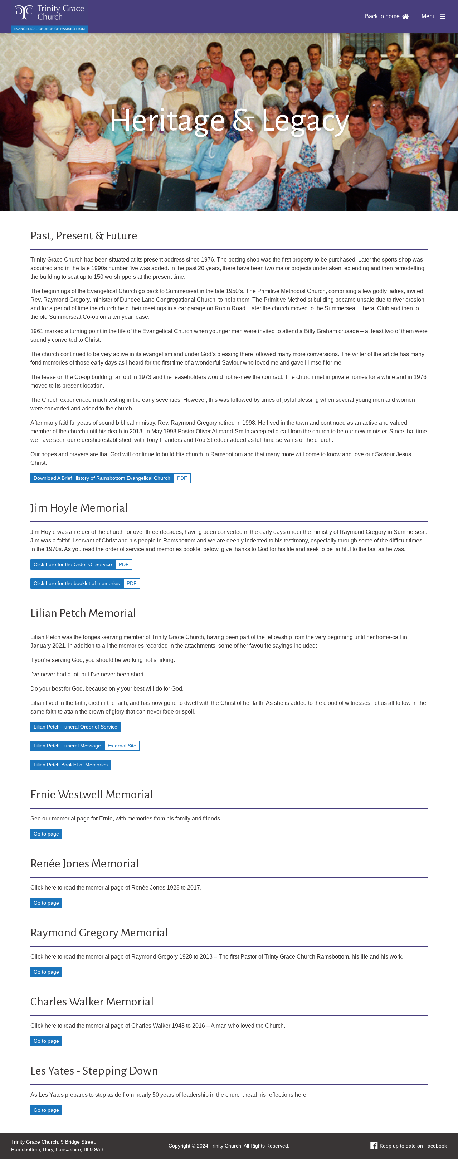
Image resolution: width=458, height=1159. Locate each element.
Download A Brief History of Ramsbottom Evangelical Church (102, 478)
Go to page (46, 834)
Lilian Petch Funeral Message (67, 746)
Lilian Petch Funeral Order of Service (75, 727)
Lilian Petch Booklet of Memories (71, 765)
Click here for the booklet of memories (77, 583)
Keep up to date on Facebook (413, 1146)
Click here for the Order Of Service (73, 564)
